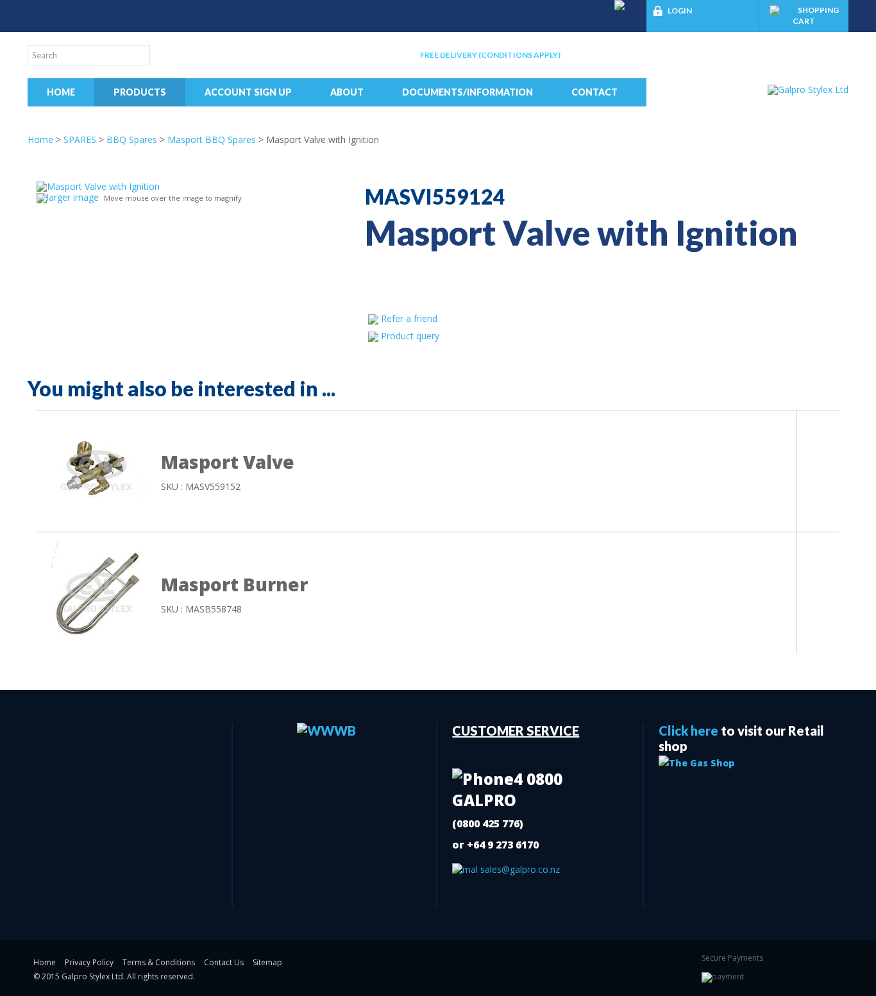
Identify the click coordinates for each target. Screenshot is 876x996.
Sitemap (267, 962)
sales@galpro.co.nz (519, 869)
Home (61, 92)
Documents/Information (467, 92)
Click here (688, 730)
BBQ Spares (131, 139)
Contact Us (224, 962)
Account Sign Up (248, 92)
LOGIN (680, 10)
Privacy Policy (89, 962)
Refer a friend (409, 318)
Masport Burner (234, 584)
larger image (73, 197)
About (347, 92)
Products (140, 92)
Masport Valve (227, 462)
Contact (594, 92)
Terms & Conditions (158, 962)
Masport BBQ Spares (211, 139)
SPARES (79, 139)
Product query (410, 336)
